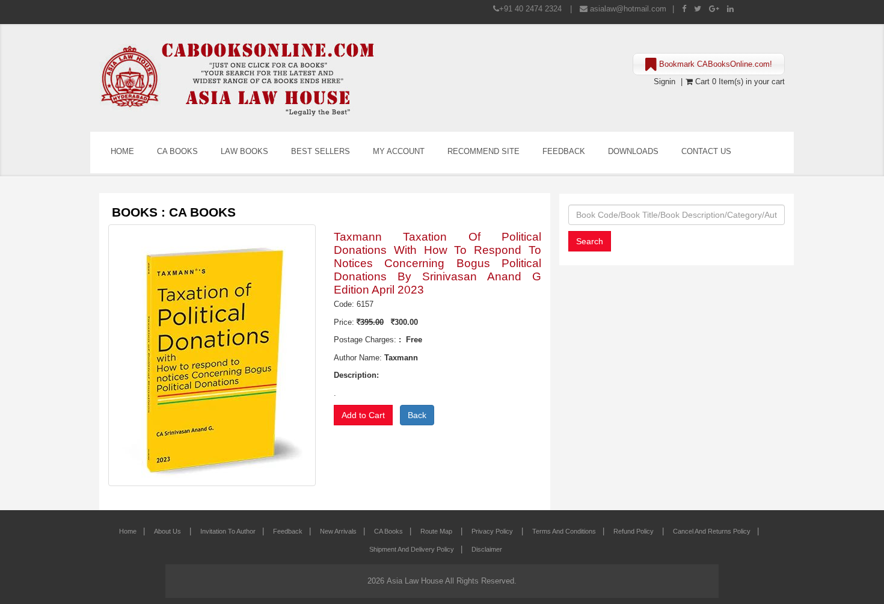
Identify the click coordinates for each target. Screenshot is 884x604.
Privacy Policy (493, 531)
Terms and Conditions (564, 531)
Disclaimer (486, 549)
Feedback (563, 151)
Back (417, 415)
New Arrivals (338, 531)
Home (122, 151)
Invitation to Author (228, 531)
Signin (664, 81)
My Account (399, 151)
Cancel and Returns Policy (711, 531)
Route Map (437, 531)
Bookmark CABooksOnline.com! (714, 64)
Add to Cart (363, 415)
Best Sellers (320, 151)
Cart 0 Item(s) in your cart (739, 81)
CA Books (177, 151)
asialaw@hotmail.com (628, 8)
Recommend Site (483, 151)
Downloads (633, 151)
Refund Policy (634, 531)
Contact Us (706, 151)
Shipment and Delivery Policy (411, 549)
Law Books (244, 151)
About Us (168, 531)
